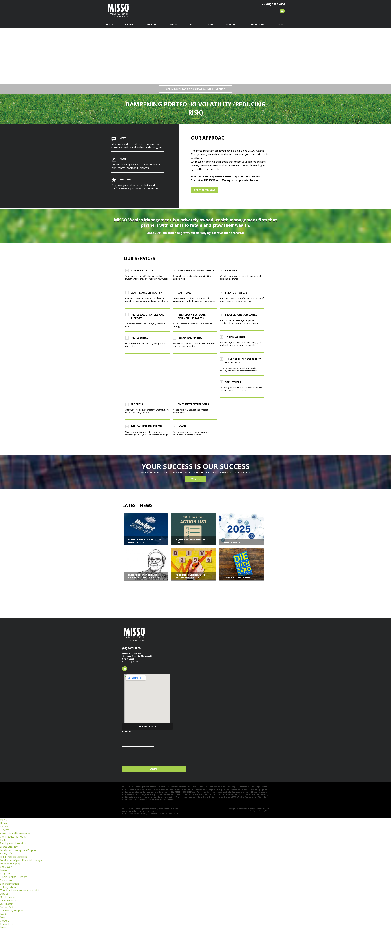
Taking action (8, 887)
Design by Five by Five (259, 811)
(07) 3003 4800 (131, 648)
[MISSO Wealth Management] (118, 18)
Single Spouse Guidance (13, 877)
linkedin (282, 11)
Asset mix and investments (15, 833)
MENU (3, 820)
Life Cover (6, 867)
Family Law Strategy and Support (19, 850)
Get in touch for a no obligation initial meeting (195, 89)
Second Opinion (9, 907)
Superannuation (9, 883)
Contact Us (6, 924)
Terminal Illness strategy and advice (20, 890)
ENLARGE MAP (147, 726)
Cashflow (5, 840)
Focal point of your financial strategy (21, 860)
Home (3, 823)
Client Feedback (9, 900)
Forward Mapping (10, 863)
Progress (5, 873)
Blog (2, 917)
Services (4, 830)
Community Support (11, 910)
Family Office (7, 853)
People (4, 826)
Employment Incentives (13, 843)
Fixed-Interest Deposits (13, 856)
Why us (195, 479)
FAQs (3, 914)
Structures (6, 880)
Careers (4, 920)
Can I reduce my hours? (13, 836)
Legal (3, 927)
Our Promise (7, 897)
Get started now (204, 190)
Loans (3, 870)
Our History (6, 903)
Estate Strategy (9, 846)
